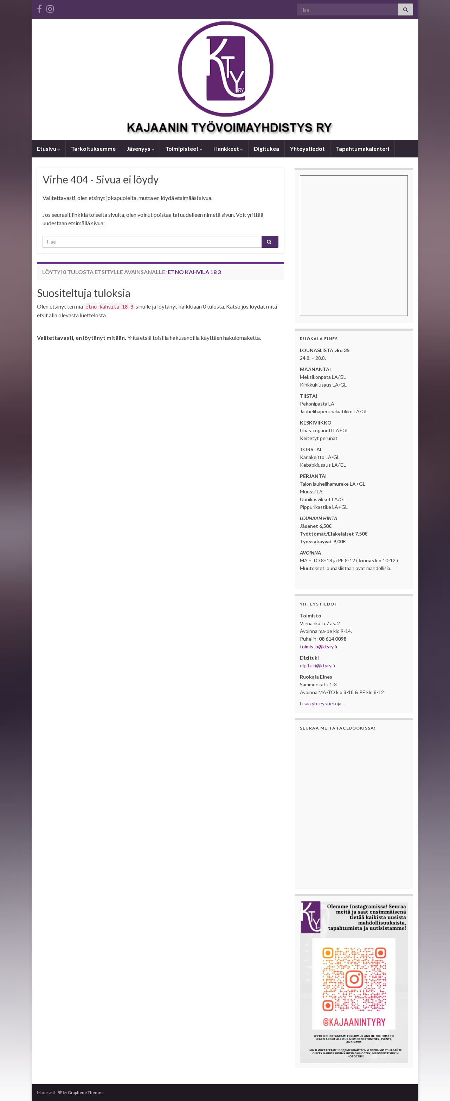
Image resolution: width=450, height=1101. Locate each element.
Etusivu (47, 148)
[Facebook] (39, 7)
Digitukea (266, 148)
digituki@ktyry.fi (317, 665)
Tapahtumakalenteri (362, 148)
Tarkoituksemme (93, 148)
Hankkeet (226, 148)
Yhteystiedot (307, 148)
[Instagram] (50, 7)
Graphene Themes (85, 1092)
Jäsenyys (139, 148)
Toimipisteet (182, 148)
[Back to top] (434, 1085)
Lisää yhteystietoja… (322, 703)
